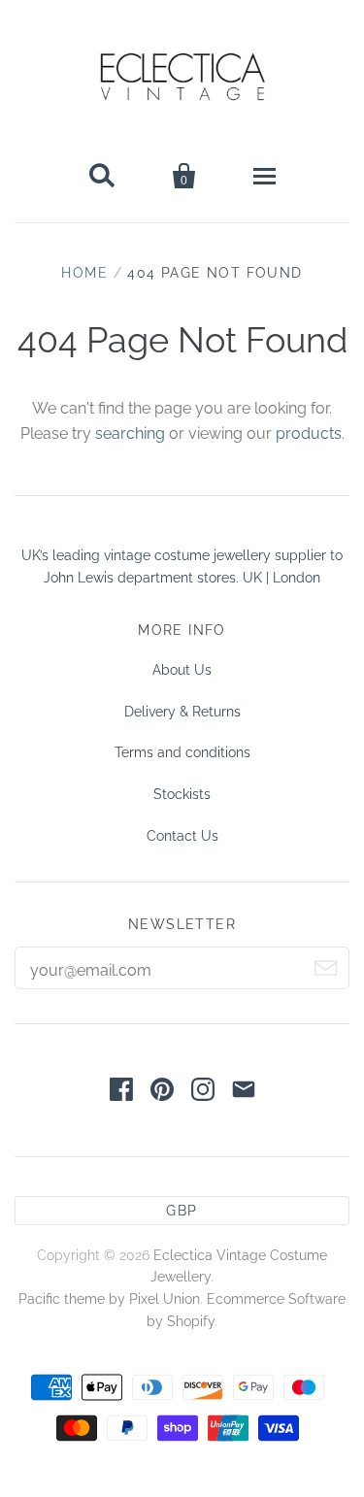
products (309, 433)
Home (84, 273)
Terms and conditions (182, 752)
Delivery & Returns (182, 711)
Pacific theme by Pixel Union (109, 1299)
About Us (182, 670)
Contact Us (182, 836)
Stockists (182, 794)
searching (130, 433)
